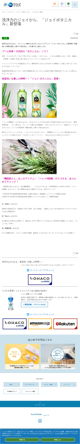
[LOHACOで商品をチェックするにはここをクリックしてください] (40, 279)
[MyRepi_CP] (22, 356)
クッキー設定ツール (61, 433)
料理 (5, 38)
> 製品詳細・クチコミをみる (34, 304)
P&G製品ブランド (12, 391)
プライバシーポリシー (38, 433)
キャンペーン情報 (30, 391)
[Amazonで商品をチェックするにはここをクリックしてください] (40, 323)
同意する (22, 439)
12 (77, 34)
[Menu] (75, 4)
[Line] (40, 420)
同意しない (57, 439)
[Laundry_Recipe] (58, 356)
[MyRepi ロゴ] (12, 4)
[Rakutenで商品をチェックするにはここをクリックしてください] (65, 323)
